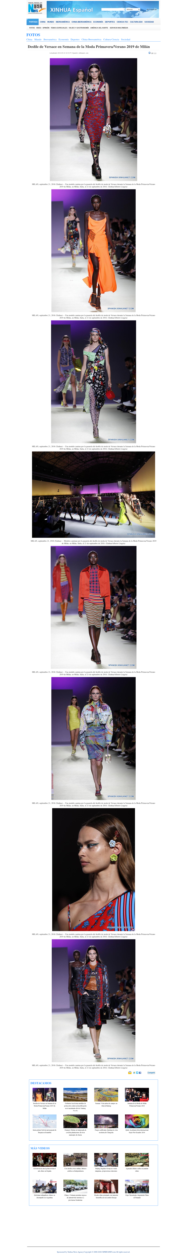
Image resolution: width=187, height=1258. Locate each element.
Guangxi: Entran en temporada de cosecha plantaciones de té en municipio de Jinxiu (75, 1132)
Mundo (37, 39)
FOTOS (33, 35)
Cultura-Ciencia (111, 39)
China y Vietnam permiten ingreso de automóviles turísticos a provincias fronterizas (75, 1197)
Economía (64, 39)
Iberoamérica (50, 39)
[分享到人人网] (145, 1073)
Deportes (75, 39)
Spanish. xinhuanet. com (80, 53)
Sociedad (125, 39)
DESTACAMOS (41, 1083)
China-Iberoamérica (91, 39)
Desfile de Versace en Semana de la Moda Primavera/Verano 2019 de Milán (44, 1105)
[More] (151, 1072)
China (29, 39)
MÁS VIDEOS (40, 1148)
